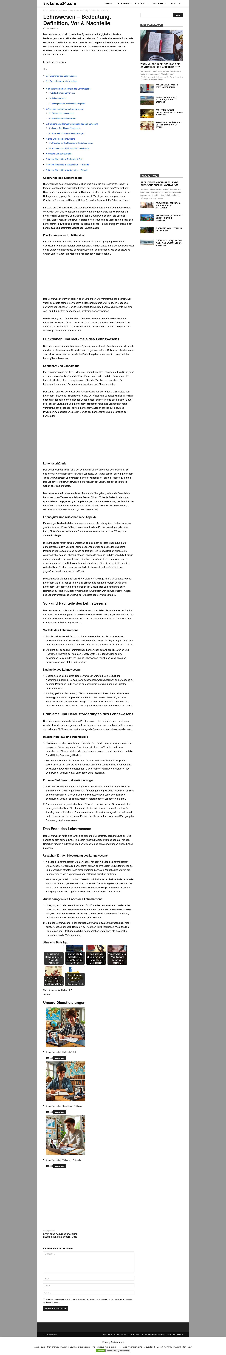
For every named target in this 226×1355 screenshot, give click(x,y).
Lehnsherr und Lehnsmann (63, 92)
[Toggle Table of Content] (45, 69)
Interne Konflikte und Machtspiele (66, 128)
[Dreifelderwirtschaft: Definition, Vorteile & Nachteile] (147, 100)
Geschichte (141, 3)
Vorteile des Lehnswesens (63, 113)
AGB (169, 1334)
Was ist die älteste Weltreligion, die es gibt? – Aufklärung (169, 112)
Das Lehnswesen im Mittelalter (63, 81)
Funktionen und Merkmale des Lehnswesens (69, 88)
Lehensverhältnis (59, 98)
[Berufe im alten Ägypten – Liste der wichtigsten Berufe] (147, 125)
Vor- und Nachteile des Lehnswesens (65, 108)
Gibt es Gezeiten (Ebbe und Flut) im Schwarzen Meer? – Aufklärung (169, 243)
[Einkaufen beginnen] (180, 3)
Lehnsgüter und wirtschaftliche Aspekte (68, 103)
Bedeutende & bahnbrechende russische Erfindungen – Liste (60, 1235)
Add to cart (60, 1058)
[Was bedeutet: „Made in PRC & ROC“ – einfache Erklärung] (147, 217)
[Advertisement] (88, 277)
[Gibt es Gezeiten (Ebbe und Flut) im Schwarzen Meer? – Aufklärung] (147, 242)
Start (45, 10)
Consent (100, 1351)
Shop (172, 3)
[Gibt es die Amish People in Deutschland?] (147, 230)
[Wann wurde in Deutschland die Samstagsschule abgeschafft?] (161, 45)
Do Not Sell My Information (117, 1351)
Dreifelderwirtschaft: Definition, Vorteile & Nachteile (167, 99)
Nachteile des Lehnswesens (64, 118)
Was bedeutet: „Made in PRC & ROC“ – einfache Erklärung (169, 218)
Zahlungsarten (135, 1334)
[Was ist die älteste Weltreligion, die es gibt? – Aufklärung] (147, 113)
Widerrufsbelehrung (155, 1334)
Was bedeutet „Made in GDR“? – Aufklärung (167, 86)
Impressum (178, 1334)
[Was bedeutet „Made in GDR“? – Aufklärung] (147, 88)
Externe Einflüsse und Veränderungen (68, 133)
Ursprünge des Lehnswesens (63, 75)
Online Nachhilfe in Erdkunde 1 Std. (65, 159)
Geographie (123, 3)
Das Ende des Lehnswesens (61, 138)
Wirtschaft (158, 3)
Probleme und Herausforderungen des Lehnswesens (73, 123)
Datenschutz (120, 1334)
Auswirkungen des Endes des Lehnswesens (70, 148)
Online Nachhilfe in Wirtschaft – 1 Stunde (68, 170)
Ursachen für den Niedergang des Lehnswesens (72, 142)
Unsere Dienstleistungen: (60, 153)
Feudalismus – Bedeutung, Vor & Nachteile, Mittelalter (168, 205)
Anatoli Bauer (51, 28)
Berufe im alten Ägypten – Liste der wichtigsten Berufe (168, 124)
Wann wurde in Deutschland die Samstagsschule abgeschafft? (160, 65)
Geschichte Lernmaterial (58, 10)
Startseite (108, 3)
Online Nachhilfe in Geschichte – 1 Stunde (68, 164)
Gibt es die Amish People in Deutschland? (169, 229)
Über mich (107, 1334)
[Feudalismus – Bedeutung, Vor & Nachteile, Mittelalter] (147, 205)
